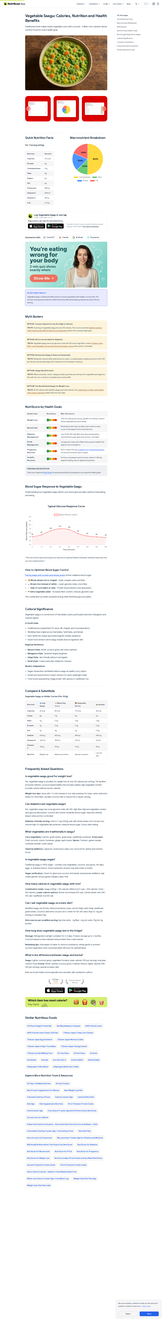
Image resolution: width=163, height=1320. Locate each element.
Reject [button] (128, 1314)
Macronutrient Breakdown (127, 23)
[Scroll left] (28, 108)
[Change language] (137, 4)
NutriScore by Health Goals (127, 31)
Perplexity (94, 237)
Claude (65, 237)
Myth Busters (122, 27)
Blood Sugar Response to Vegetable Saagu (129, 34)
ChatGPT (51, 237)
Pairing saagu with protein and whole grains (45, 575)
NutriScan (48, 472)
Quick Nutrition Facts (125, 19)
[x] (158, 4)
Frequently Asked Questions (127, 46)
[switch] (146, 4)
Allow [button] (149, 1314)
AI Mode (79, 237)
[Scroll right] (104, 108)
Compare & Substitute (125, 42)
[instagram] (154, 4)
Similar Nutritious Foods (126, 50)
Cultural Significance (125, 38)
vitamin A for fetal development (91, 450)
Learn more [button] (146, 1306)
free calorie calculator (90, 226)
